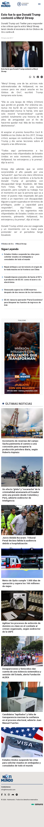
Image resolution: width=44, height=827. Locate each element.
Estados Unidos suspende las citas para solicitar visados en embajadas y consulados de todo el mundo (21, 257)
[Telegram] (42, 77)
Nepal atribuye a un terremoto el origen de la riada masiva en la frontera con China (23, 268)
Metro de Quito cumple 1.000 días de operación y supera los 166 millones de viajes (21, 583)
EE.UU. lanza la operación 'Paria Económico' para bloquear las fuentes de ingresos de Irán (23, 302)
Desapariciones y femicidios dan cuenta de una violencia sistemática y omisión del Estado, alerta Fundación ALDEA (21, 673)
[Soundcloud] (12, 794)
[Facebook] (38, 77)
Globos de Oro (8, 244)
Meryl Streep (21, 244)
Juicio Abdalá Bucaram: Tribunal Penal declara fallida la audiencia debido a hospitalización (19, 540)
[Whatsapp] (30, 77)
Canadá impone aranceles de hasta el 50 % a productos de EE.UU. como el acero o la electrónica (23, 279)
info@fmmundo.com (8, 790)
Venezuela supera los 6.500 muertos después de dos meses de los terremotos (23, 291)
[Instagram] (9, 794)
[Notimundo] (5, 4)
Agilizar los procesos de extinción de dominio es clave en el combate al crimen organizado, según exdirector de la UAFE (21, 627)
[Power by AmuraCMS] (37, 804)
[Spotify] (17, 794)
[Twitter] (34, 77)
